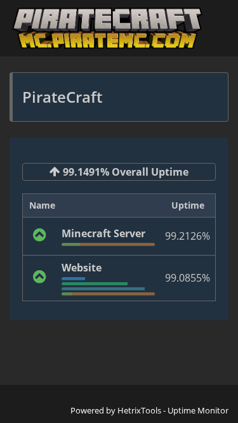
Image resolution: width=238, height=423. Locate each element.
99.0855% (187, 278)
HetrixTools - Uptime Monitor (172, 410)
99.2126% (187, 236)
